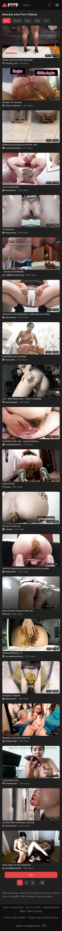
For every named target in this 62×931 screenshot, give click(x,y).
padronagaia (11, 402)
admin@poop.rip (32, 926)
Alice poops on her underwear (16, 865)
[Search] (49, 5)
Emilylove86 (11, 741)
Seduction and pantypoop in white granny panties (26, 314)
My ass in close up (11, 526)
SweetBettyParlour (14, 656)
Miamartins (10, 190)
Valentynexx (11, 783)
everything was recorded (14, 356)
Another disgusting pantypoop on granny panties (25, 568)
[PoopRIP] (10, 5)
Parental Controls (51, 907)
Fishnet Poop (8, 483)
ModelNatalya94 (13, 868)
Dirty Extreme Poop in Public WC (17, 610)
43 (42, 882)
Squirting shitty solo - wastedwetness (20, 441)
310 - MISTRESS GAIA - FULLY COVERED (22, 398)
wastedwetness (13, 148)
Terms (6, 907)
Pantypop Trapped (11, 695)
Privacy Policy (17, 907)
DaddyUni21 (11, 826)
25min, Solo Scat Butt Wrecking (17, 60)
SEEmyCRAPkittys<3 (12, 653)
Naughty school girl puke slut (16, 738)
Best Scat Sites (35, 911)
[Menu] (57, 5)
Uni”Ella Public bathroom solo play (18, 822)
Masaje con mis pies (12, 102)
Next (31, 875)
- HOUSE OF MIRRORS (13, 271)
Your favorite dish (10, 187)
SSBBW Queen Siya (14, 275)
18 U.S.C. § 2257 (33, 907)
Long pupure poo (10, 780)
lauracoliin (10, 359)
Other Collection (13, 105)
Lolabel (8, 529)
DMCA (23, 911)
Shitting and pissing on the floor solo (19, 144)
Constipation (8, 229)
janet (7, 487)
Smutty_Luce (11, 63)
